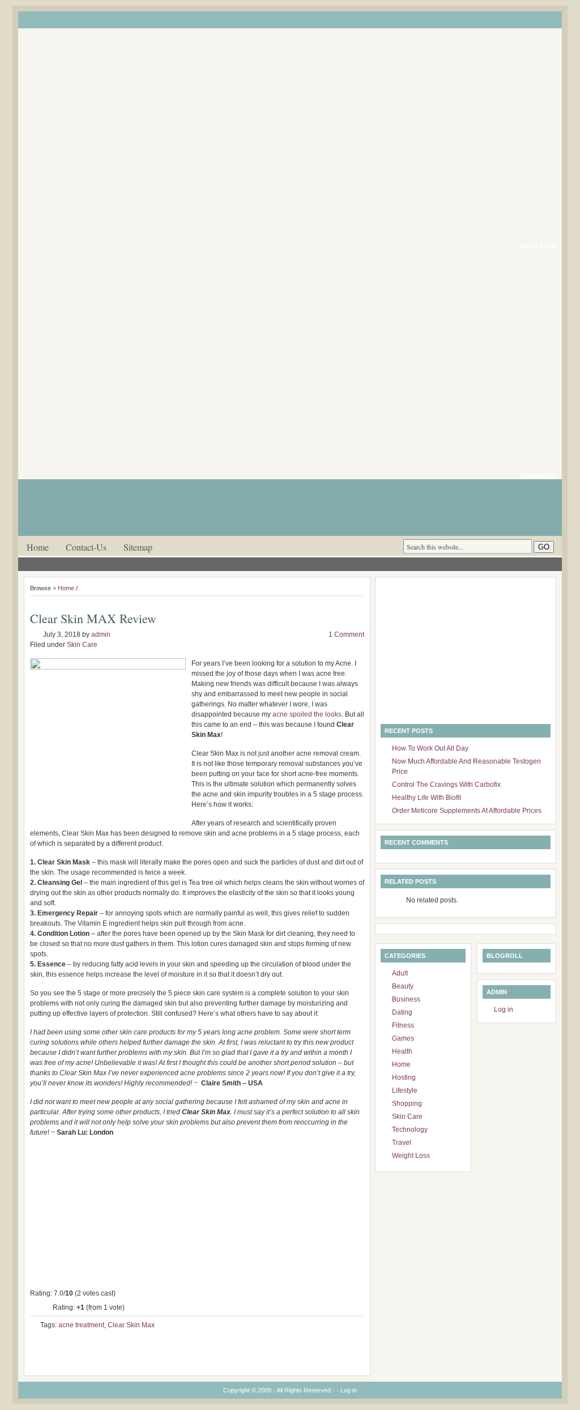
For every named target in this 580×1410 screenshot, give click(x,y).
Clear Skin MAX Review (93, 618)
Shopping (407, 1103)
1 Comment (346, 634)
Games (403, 1038)
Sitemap (137, 547)
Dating (402, 1012)
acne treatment (81, 1325)
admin (100, 634)
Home (38, 547)
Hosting (404, 1077)
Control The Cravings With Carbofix (446, 785)
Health (402, 1051)
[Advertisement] (451, 653)
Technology (410, 1130)
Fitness (403, 1025)
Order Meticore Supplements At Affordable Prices (466, 811)
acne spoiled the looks (307, 714)
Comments (538, 475)
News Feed (538, 245)
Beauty (402, 986)
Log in (503, 1009)
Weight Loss (411, 1156)
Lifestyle (404, 1090)
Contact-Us (86, 547)
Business (406, 999)
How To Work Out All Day (430, 748)
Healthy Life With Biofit (426, 798)
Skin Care (82, 645)
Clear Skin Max (131, 1325)
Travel (401, 1143)
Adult (400, 973)
